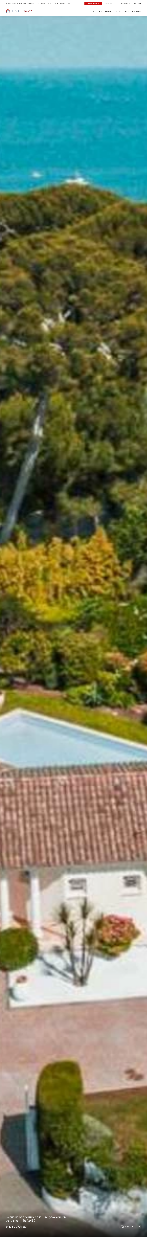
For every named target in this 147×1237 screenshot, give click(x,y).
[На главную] (19, 11)
